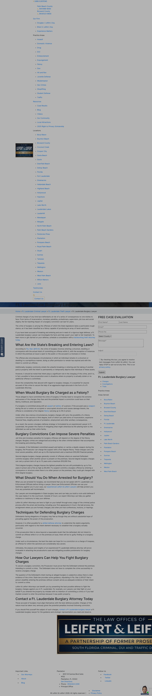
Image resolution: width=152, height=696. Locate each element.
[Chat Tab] (76, 348)
